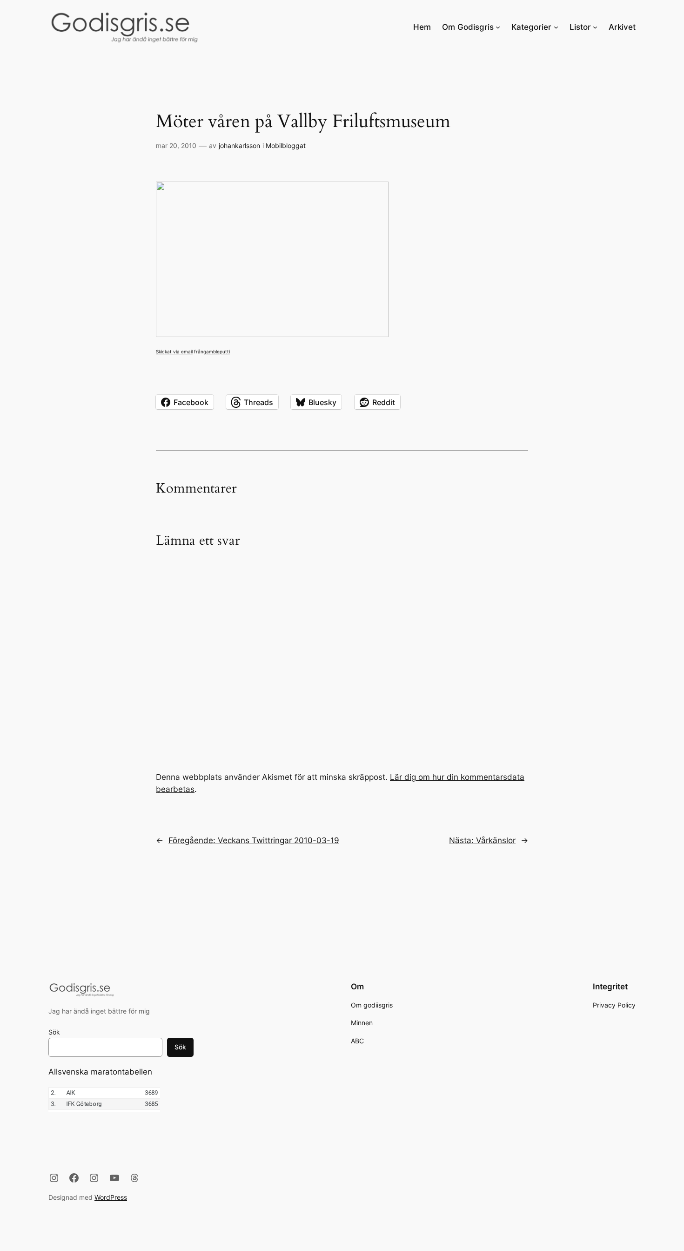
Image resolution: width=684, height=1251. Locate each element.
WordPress (110, 1197)
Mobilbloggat (286, 145)
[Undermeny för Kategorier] (556, 27)
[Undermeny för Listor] (595, 27)
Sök (54, 1032)
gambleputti (216, 351)
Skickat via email (174, 351)
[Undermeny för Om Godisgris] (498, 27)
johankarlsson (239, 145)
